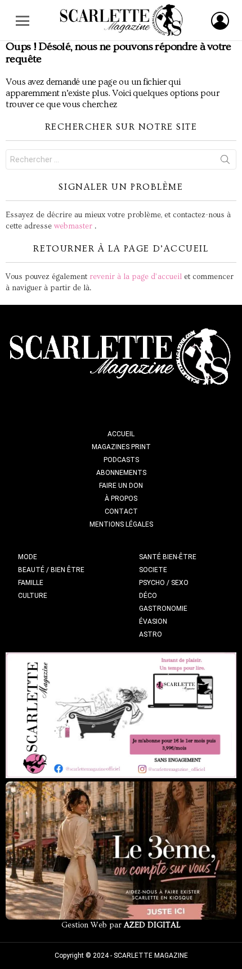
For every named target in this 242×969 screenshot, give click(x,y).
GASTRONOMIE (163, 609)
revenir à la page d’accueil (135, 276)
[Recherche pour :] (121, 159)
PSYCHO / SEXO (164, 583)
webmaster (73, 226)
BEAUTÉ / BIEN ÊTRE (51, 570)
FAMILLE (30, 583)
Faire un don (121, 486)
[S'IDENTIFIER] (220, 21)
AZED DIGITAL (152, 925)
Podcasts (121, 460)
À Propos (121, 498)
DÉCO (148, 596)
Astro (150, 634)
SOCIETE (153, 570)
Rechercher (225, 161)
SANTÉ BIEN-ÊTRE (167, 557)
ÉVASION (153, 621)
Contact (121, 511)
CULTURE (32, 596)
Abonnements (121, 473)
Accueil (121, 434)
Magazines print (121, 447)
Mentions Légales (121, 524)
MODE (27, 557)
